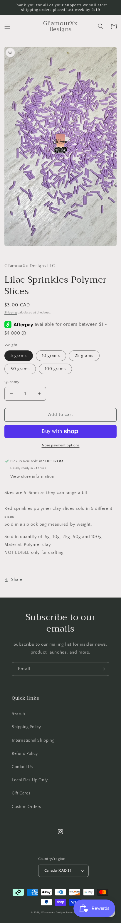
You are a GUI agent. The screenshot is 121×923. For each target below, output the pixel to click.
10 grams (51, 355)
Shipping (10, 312)
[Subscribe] (102, 669)
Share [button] (16, 579)
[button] (7, 26)
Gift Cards (21, 793)
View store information (32, 476)
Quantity (11, 382)
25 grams (84, 355)
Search (18, 713)
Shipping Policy (26, 727)
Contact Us (22, 767)
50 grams (20, 369)
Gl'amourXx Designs (53, 912)
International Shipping (33, 740)
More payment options (61, 445)
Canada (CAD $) (57, 870)
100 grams (55, 369)
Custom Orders (26, 806)
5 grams (19, 355)
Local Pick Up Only (30, 780)
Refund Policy (25, 753)
